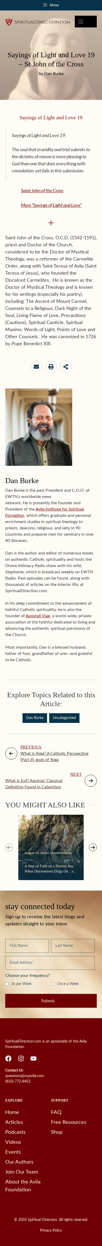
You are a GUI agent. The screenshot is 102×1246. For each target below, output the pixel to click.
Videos (13, 1142)
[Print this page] (51, 367)
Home (12, 1112)
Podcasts (15, 1132)
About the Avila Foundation (23, 1185)
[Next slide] (93, 847)
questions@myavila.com (24, 1076)
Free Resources (68, 1122)
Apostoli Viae (38, 616)
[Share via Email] (36, 367)
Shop (57, 1132)
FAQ (56, 1112)
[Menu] (86, 21)
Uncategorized (64, 718)
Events (13, 1152)
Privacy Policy (51, 1230)
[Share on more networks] (66, 367)
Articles (14, 1122)
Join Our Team (21, 1172)
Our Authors (19, 1162)
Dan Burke (34, 718)
